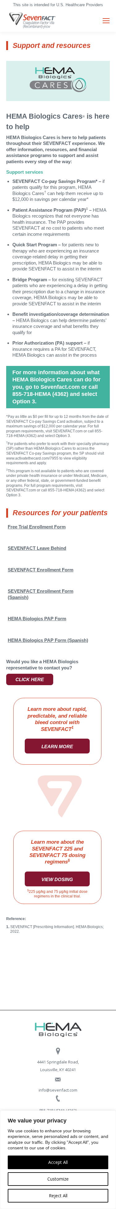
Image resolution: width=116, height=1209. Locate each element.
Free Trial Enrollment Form (37, 526)
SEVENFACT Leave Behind (37, 548)
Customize (58, 1179)
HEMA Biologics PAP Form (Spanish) (48, 640)
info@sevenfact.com (58, 1090)
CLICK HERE (29, 679)
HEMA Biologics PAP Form (37, 618)
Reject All (58, 1195)
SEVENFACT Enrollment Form (40, 569)
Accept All (58, 1162)
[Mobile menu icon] (106, 20)
